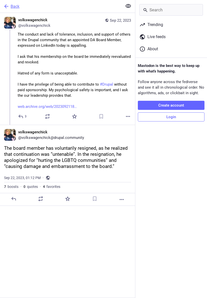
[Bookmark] (101, 116)
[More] (128, 116)
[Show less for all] (128, 6)
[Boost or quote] (47, 116)
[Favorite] (74, 116)
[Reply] (14, 199)
